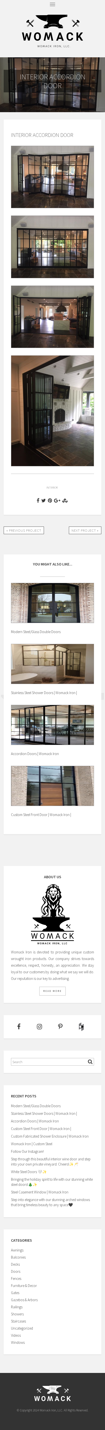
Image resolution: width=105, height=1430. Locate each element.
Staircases (18, 1321)
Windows (18, 1342)
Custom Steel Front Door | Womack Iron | (41, 1128)
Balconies (18, 1257)
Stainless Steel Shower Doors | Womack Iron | (44, 1113)
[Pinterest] (60, 1026)
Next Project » (85, 530)
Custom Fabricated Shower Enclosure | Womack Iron (50, 1136)
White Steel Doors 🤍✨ (29, 1171)
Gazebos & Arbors (24, 1300)
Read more (52, 991)
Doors (15, 1271)
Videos (16, 1335)
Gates (15, 1292)
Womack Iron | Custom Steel (31, 1144)
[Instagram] (39, 1026)
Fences (16, 1278)
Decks (15, 1264)
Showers (17, 1314)
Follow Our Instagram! (27, 1151)
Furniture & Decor (24, 1285)
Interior (52, 487)
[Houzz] (81, 1026)
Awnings (17, 1250)
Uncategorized (22, 1328)
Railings (16, 1307)
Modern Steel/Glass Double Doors (36, 1106)
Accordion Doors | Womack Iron (35, 1121)
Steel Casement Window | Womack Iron (39, 1192)
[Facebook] (18, 1026)
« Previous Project (23, 530)
